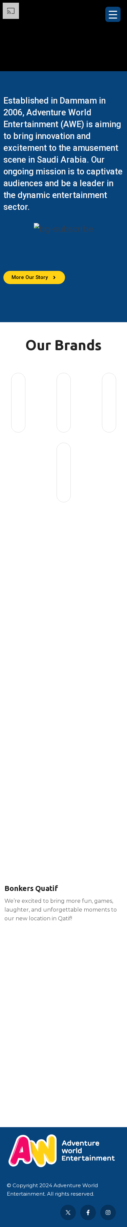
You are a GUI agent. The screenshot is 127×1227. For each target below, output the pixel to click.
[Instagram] (108, 1212)
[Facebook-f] (88, 1212)
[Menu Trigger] (113, 14)
